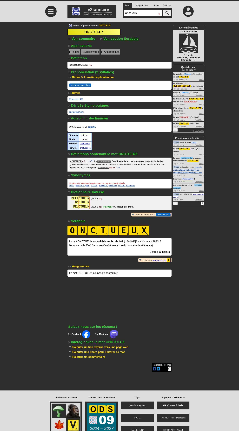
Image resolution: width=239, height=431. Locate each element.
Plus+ (201, 80)
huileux (94, 185)
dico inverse (163, 214)
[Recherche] (167, 13)
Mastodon (181, 418)
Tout (197, 95)
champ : (103, 168)
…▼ (91, 161)
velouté (121, 185)
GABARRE (184, 77)
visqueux (130, 185)
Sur (74, 334)
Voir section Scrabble (121, 38)
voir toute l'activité (198, 131)
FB (172, 418)
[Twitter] (158, 369)
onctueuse (85, 143)
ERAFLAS (184, 124)
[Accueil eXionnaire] (70, 25)
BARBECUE (184, 149)
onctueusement (76, 112)
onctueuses (85, 148)
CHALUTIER (195, 108)
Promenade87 (187, 179)
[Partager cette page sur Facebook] (154, 369)
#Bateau (187, 74)
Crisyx (176, 142)
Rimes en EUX (76, 99)
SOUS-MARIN (190, 102)
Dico (76, 25)
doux (71, 185)
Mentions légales (137, 405)
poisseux (112, 185)
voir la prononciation (80, 85)
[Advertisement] (50, 68)
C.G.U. (137, 418)
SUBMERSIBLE (196, 99)
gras (87, 185)
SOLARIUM (193, 161)
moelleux (103, 185)
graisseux (79, 185)
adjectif (91, 127)
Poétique (108, 207)
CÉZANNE (184, 117)
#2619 (194, 142)
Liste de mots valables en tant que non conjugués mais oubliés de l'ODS (187, 170)
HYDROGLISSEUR (182, 86)
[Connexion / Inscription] (188, 11)
